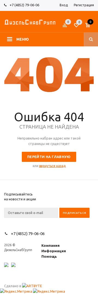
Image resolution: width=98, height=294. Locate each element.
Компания (50, 245)
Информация (53, 251)
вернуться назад (52, 166)
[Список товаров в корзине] (90, 27)
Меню (22, 39)
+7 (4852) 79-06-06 (24, 5)
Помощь (49, 256)
